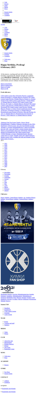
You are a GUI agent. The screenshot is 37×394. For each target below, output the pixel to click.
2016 (5, 151)
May (5, 184)
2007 (5, 166)
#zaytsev (9, 299)
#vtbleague (26, 299)
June (5, 182)
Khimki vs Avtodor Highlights (10, 127)
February (6, 189)
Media (6, 7)
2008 (5, 165)
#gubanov (3, 296)
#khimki (3, 301)
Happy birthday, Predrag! (17, 199)
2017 (5, 150)
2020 (5, 145)
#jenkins (24, 297)
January (6, 190)
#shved (20, 299)
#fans (14, 297)
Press (5, 61)
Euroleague (7, 309)
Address (6, 381)
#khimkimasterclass (23, 294)
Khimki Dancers (9, 344)
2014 (5, 155)
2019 (5, 147)
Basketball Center (9, 349)
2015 (5, 153)
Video (6, 332)
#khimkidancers (27, 296)
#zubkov (29, 297)
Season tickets (8, 12)
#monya (8, 301)
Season (6, 4)
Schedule (7, 313)
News (6, 9)
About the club (8, 341)
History (6, 346)
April (5, 185)
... (13, 139)
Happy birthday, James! (7, 197)
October (6, 176)
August (6, 179)
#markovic (4, 299)
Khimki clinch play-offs (16, 130)
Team (5, 5)
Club (5, 2)
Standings (7, 308)
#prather (31, 294)
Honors (6, 365)
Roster (6, 321)
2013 (5, 156)
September (7, 177)
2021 (5, 143)
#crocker (15, 294)
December (7, 172)
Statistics (6, 325)
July (5, 180)
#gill (33, 297)
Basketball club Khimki (9, 388)
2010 (5, 161)
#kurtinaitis (4, 294)
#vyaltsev (15, 299)
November (7, 174)
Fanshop (6, 13)
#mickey (9, 294)
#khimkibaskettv (17, 296)
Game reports (8, 314)
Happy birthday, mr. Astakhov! (23, 197)
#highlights (10, 297)
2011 (5, 160)
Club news (7, 59)
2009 (5, 163)
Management (8, 342)
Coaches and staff (9, 323)
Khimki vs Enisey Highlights (14, 134)
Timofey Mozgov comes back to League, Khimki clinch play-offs (17, 134)
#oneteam (3, 297)
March (6, 187)
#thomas (19, 297)
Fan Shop (7, 372)
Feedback (7, 382)
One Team (7, 347)
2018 (5, 148)
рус (2, 24)
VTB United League (10, 311)
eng (4, 24)
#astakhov (9, 296)
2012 (5, 158)
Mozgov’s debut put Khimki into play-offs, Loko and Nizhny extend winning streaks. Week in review (18, 129)
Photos (6, 334)
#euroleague (32, 299)
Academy (7, 15)
